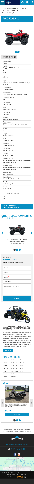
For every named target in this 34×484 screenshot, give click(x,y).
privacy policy (15, 474)
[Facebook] (15, 454)
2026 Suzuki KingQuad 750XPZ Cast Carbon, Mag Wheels (17, 240)
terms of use (23, 474)
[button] (2, 233)
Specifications (9, 57)
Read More (8, 350)
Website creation (12, 476)
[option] (17, 232)
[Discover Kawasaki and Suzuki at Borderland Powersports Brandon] (17, 314)
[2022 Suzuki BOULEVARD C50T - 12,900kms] (17, 394)
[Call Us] (31, 2)
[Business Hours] (22, 2)
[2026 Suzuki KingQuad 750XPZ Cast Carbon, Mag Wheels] (17, 229)
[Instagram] (19, 454)
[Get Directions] (27, 2)
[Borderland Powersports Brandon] (12, 2)
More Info (17, 414)
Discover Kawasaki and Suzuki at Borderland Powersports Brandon (17, 327)
